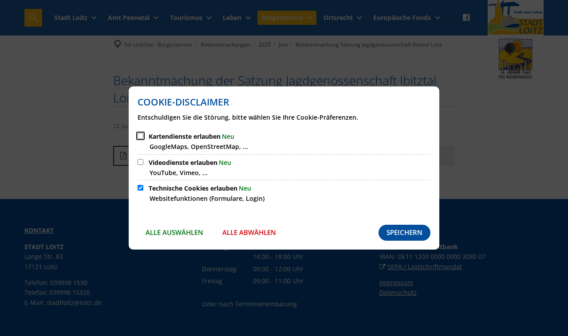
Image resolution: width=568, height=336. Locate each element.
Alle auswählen (174, 232)
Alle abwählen (249, 232)
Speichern (404, 232)
